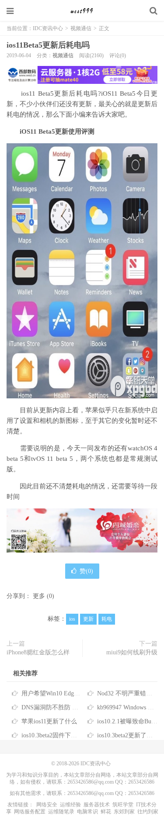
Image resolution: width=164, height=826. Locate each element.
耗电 (106, 619)
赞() (86, 571)
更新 (88, 619)
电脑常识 (87, 812)
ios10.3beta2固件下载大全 (55, 735)
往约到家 (147, 812)
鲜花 (106, 812)
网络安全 (46, 805)
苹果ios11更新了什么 (49, 721)
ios (72, 619)
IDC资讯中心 (82, 11)
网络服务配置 (29, 812)
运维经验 (70, 805)
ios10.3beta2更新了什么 (128, 735)
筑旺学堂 (122, 805)
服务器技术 (97, 805)
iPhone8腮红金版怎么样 (38, 652)
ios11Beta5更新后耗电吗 (48, 45)
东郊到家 (124, 812)
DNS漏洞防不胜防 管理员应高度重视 (71, 707)
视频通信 (80, 28)
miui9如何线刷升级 (131, 652)
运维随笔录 (61, 812)
